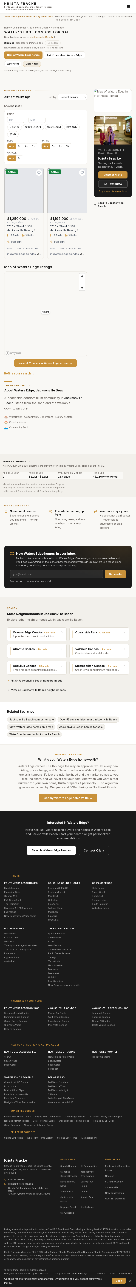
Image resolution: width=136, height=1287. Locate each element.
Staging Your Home (67, 1137)
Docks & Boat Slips (14, 1090)
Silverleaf (53, 1068)
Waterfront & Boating (18, 1077)
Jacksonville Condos (62, 1008)
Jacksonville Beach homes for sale (81, 726)
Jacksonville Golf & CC (60, 949)
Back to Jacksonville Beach (111, 204)
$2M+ (13, 134)
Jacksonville (111, 1187)
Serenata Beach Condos (17, 1013)
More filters (32, 63)
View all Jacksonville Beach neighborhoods (38, 689)
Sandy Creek (99, 892)
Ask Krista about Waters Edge (64, 55)
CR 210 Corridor (102, 883)
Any (11, 146)
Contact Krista (113, 174)
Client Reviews (12, 1125)
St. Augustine (67, 1212)
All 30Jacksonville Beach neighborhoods (36, 680)
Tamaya (52, 957)
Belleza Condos (12, 1029)
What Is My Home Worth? (40, 1137)
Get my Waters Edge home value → (68, 798)
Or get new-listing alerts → (113, 191)
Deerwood (53, 969)
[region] (45, 314)
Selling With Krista (13, 1137)
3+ (33, 146)
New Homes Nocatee (104, 1052)
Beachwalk (97, 896)
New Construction (114, 1193)
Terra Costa (54, 961)
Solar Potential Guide (44, 1120)
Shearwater (54, 1064)
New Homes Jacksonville (20, 1052)
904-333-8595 (16, 1179)
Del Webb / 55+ (57, 1077)
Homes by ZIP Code (104, 1120)
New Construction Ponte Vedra (20, 916)
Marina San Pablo (57, 1013)
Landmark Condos (101, 1013)
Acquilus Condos (101, 1017)
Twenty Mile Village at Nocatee (20, 945)
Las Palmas (10, 912)
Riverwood (10, 953)
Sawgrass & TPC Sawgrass (18, 908)
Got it (118, 1280)
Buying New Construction (48, 1116)
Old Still (52, 977)
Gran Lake (53, 920)
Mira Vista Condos (57, 1025)
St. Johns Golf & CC (58, 888)
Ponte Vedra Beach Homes (21, 883)
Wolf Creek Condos (58, 1017)
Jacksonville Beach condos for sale (31, 719)
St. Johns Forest (56, 892)
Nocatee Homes (14, 928)
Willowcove (10, 933)
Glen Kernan (54, 945)
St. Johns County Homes (64, 883)
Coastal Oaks (11, 937)
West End (9, 941)
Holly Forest (98, 888)
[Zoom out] (82, 282)
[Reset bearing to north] (82, 287)
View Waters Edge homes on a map (31, 726)
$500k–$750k (33, 127)
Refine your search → (19, 373)
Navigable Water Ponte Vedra (19, 1102)
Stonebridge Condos (59, 1021)
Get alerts (115, 574)
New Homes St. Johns (61, 1052)
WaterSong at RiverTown (61, 1098)
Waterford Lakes (100, 908)
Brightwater (10, 1064)
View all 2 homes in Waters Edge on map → (45, 363)
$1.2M (45, 311)
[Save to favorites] (39, 172)
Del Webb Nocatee (58, 1082)
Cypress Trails (11, 957)
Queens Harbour (56, 933)
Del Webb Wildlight (58, 1090)
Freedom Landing (101, 1056)
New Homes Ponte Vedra (61, 1056)
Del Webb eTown (57, 1086)
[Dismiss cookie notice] (130, 1280)
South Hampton (100, 904)
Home (7, 27)
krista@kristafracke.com (20, 1183)
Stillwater (53, 1094)
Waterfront (13, 63)
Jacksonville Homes (61, 928)
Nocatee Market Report (16, 1120)
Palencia (52, 916)
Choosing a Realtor (75, 1116)
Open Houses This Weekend (74, 1120)
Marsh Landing (11, 888)
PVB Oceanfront (12, 900)
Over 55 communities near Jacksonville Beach (88, 719)
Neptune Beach (68, 1207)
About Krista (66, 1191)
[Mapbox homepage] (13, 353)
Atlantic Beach (88, 1197)
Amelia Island (87, 1207)
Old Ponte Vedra (12, 1025)
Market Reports (89, 1137)
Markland (53, 896)
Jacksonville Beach (38, 27)
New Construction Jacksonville (64, 985)
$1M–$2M (71, 127)
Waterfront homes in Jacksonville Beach (34, 734)
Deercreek (53, 973)
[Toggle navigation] (128, 6)
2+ (26, 146)
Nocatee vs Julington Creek (38, 1125)
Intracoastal (10, 1086)
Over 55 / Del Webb (115, 1198)
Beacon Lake (99, 900)
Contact (85, 1191)
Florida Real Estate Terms (17, 1116)
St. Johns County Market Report (106, 1116)
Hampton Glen (55, 965)
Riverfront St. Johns (14, 1098)
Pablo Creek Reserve (59, 953)
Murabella (53, 912)
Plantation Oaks (12, 892)
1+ (19, 146)
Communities (19, 27)
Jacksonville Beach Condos (110, 1008)
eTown (51, 941)
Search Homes (68, 1166)
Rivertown (53, 904)
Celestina (53, 900)
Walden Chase (55, 908)
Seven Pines (54, 937)
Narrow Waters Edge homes (23, 54)
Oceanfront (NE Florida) (16, 1082)
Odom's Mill (10, 896)
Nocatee (109, 1176)
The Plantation (11, 904)
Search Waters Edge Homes (51, 850)
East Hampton (55, 981)
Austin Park (10, 961)
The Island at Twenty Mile (17, 949)
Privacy (101, 1273)
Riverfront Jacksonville (16, 1094)
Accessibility (125, 1273)
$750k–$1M (54, 127)
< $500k (14, 127)
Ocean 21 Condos (101, 1021)
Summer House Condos (16, 1017)
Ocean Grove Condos (15, 1021)
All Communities (89, 1166)
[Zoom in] (82, 276)
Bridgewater (54, 1061)
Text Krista (115, 183)
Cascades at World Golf (60, 1102)
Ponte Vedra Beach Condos (21, 1008)
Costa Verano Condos (103, 1025)
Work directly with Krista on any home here (28, 16)
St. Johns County (114, 1181)
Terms (111, 1273)
